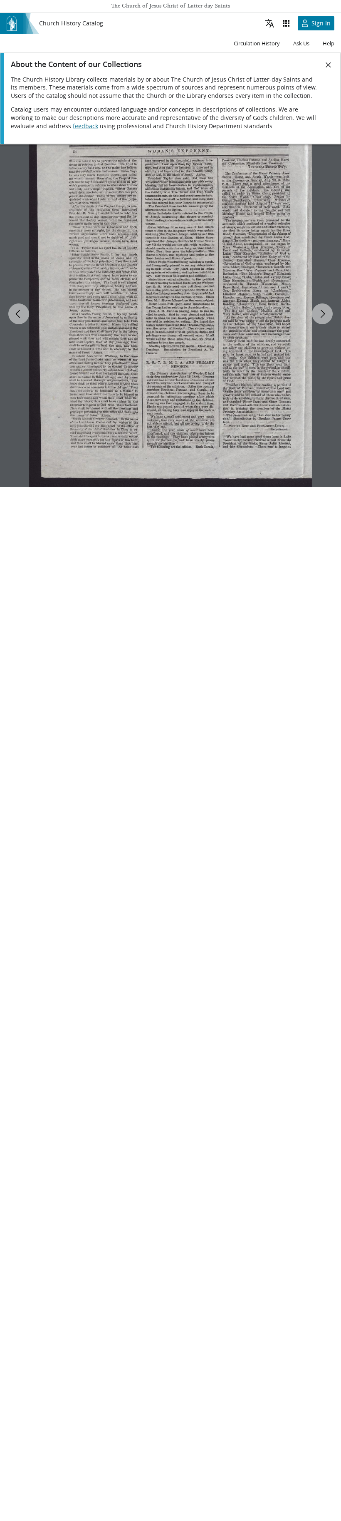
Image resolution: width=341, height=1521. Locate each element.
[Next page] (322, 313)
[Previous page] (18, 313)
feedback (85, 126)
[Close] (329, 65)
